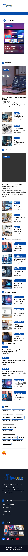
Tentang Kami (7, 515)
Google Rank (7, 417)
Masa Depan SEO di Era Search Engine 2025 (20, 301)
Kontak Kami (7, 508)
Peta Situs (6, 511)
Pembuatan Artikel (9, 434)
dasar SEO (20, 414)
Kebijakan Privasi (8, 504)
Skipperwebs (18, 549)
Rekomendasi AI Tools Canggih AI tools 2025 (20, 261)
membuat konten (9, 424)
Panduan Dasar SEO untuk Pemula (19, 219)
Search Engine (18, 296)
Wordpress (7, 444)
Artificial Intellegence (18, 243)
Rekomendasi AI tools (10, 437)
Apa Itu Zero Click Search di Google (19, 313)
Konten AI (7, 420)
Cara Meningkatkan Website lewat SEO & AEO (19, 207)
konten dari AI (17, 420)
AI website (7, 410)
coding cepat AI (8, 414)
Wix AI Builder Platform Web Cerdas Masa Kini (11, 48)
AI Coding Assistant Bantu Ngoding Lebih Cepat (19, 249)
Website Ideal (18, 440)
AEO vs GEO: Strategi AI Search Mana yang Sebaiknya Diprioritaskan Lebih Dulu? (13, 186)
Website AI (7, 440)
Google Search (19, 417)
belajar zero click (19, 410)
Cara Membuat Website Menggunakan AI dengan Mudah (20, 286)
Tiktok (22, 437)
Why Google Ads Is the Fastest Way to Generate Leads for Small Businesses (13, 373)
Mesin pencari (8, 430)
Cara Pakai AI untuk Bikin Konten (18, 118)
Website (6, 156)
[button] (22, 39)
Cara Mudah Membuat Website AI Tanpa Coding (20, 232)
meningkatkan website (10, 427)
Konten (6, 69)
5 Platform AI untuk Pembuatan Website (18, 274)
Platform (9, 26)
